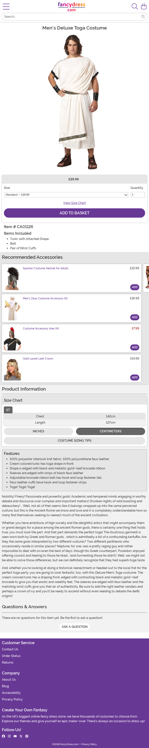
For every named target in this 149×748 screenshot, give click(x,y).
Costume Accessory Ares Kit (41, 328)
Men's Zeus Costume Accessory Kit (45, 298)
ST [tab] (8, 410)
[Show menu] (6, 6)
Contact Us (10, 649)
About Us (9, 679)
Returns (7, 662)
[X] (21, 736)
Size (7, 188)
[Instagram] (9, 736)
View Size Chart (74, 203)
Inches (38, 431)
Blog (5, 686)
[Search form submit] (143, 16)
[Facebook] (3, 736)
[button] (144, 6)
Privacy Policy (12, 699)
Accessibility (11, 693)
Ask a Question (74, 627)
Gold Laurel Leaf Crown (38, 358)
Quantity (137, 188)
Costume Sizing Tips (74, 440)
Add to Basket (74, 213)
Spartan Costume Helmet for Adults (45, 268)
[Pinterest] (26, 736)
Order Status (11, 656)
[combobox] (70, 16)
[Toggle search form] (135, 6)
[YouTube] (15, 736)
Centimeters (110, 431)
